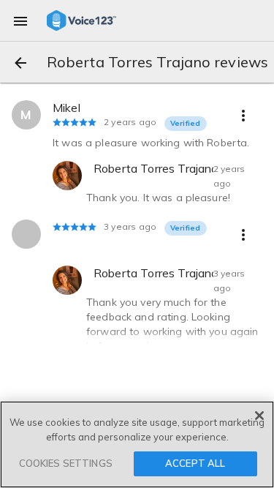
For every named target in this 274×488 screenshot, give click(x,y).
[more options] (243, 114)
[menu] (20, 20)
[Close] (259, 415)
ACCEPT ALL (195, 463)
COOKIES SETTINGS (66, 463)
